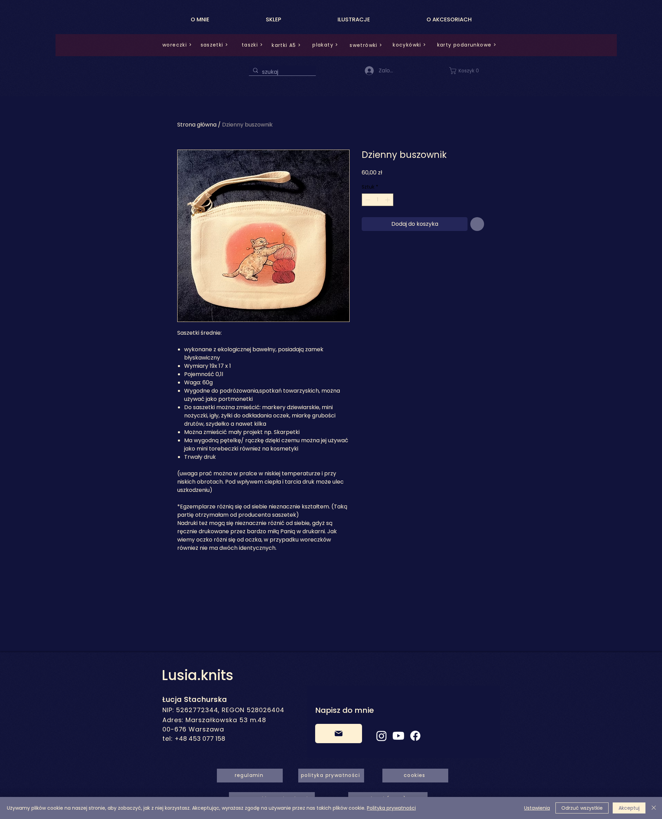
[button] (468, 70)
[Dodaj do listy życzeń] (477, 224)
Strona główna (197, 125)
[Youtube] (398, 735)
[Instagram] (381, 735)
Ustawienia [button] (537, 808)
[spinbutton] (377, 200)
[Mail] (338, 733)
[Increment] (388, 200)
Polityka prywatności (391, 808)
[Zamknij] (654, 807)
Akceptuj (629, 808)
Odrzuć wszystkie (582, 808)
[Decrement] (367, 200)
